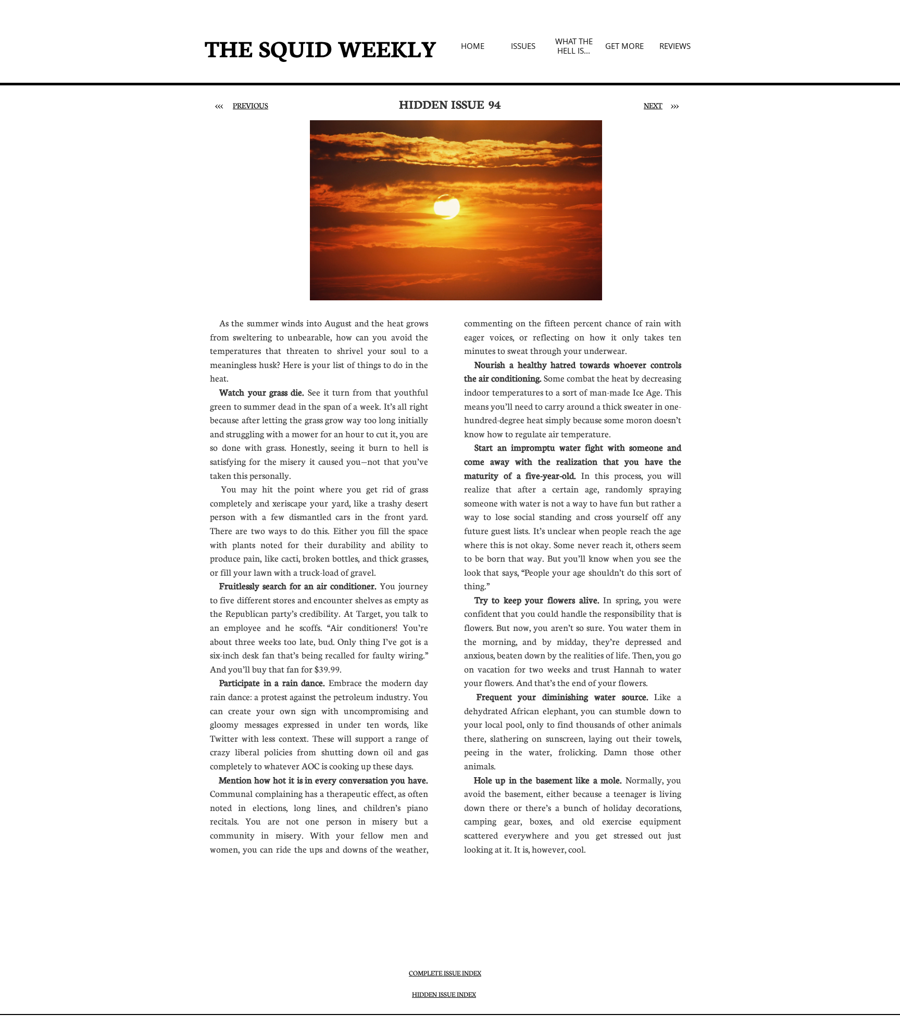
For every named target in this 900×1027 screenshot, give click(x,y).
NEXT (653, 105)
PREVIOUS (250, 105)
